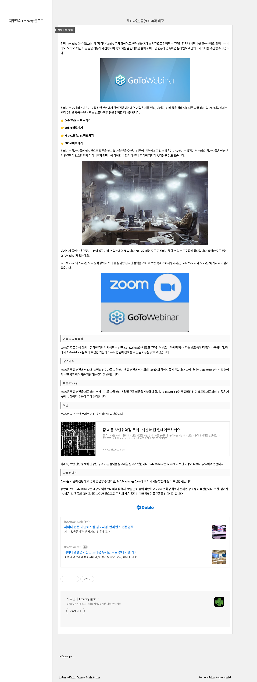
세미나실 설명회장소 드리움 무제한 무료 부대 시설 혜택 (100, 552)
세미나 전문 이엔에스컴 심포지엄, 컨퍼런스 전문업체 (99, 527)
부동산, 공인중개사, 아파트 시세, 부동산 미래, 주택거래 (93, 603)
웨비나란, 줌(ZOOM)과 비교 (145, 21)
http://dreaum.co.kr (72, 547)
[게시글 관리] (75, 579)
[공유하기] (71, 579)
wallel (228, 677)
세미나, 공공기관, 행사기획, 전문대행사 (87, 531)
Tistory (212, 677)
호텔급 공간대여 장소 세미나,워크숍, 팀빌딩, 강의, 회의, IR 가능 (100, 557)
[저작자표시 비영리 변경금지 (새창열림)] (99, 579)
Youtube (89, 677)
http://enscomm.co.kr (73, 521)
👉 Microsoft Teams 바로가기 (77, 135)
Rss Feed (62, 677)
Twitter (73, 677)
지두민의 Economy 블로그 (26, 21)
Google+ (96, 677)
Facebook (81, 677)
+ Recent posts (67, 656)
